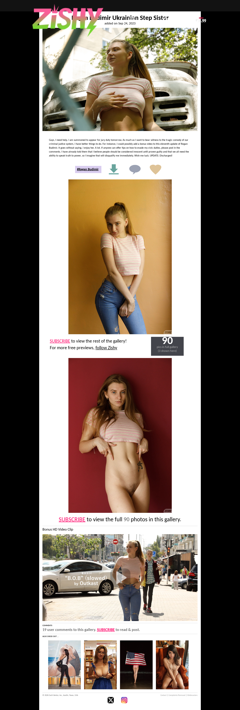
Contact (163, 695)
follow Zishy (106, 348)
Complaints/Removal (176, 695)
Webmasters (192, 695)
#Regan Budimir (88, 169)
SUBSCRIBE (60, 341)
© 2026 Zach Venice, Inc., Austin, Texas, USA (60, 695)
